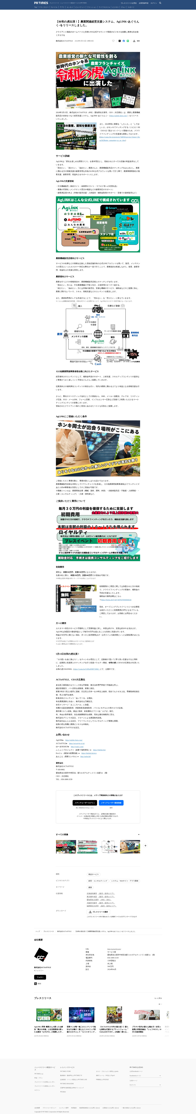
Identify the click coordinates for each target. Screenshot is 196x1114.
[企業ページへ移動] (41, 955)
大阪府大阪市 (92, 903)
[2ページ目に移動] (139, 834)
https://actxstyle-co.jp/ (77, 743)
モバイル (54, 7)
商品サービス (93, 874)
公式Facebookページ (136, 1071)
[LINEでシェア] (128, 41)
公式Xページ (133, 1081)
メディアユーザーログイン (85, 803)
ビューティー (80, 7)
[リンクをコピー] (138, 41)
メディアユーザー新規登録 (111, 803)
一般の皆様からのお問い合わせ (131, 1108)
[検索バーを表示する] (160, 3)
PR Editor (63, 1092)
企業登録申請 (143, 3)
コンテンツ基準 (64, 1108)
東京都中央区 (92, 897)
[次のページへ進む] (145, 845)
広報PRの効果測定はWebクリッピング (72, 1088)
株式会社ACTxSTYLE (64, 931)
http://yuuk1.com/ (77, 747)
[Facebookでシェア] (124, 41)
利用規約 (74, 1108)
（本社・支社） (105, 900)
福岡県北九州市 (93, 906)
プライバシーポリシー (49, 1108)
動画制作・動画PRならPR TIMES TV (71, 1075)
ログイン (154, 3)
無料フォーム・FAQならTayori (105, 1075)
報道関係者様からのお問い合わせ (89, 1108)
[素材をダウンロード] (134, 41)
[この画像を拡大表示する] (66, 846)
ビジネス (115, 7)
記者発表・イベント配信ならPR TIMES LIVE (73, 1079)
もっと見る (158, 998)
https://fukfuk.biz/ (99, 750)
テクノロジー (44, 7)
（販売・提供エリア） (106, 893)
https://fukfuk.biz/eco (89, 753)
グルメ (123, 7)
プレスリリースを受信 (129, 3)
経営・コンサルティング (97, 881)
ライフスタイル (104, 7)
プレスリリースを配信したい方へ (44, 1086)
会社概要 (37, 1108)
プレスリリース (48, 931)
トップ (38, 931)
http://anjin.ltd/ (85, 756)
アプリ (62, 7)
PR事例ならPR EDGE (102, 1079)
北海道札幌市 (92, 893)
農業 (90, 887)
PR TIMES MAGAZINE (67, 1084)
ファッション (92, 7)
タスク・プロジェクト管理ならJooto (107, 1071)
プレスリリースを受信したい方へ (44, 1082)
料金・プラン (38, 1078)
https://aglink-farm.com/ (118, 116)
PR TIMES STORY (65, 1071)
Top (35, 7)
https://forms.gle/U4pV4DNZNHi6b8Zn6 (116, 600)
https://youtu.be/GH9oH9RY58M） (87, 669)
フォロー (40, 977)
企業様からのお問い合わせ (111, 1108)
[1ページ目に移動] (138, 834)
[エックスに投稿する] (119, 41)
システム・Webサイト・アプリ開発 (124, 881)
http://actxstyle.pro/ (114, 949)
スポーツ (131, 7)
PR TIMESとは (38, 1074)
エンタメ (70, 7)
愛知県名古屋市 (93, 900)
